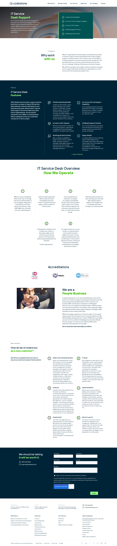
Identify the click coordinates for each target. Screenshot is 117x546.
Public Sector (38, 529)
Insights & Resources (87, 530)
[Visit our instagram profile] (98, 543)
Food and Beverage (39, 520)
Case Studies (85, 532)
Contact (103, 3)
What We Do (51, 3)
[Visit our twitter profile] (90, 543)
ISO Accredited (86, 524)
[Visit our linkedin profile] (86, 543)
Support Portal (39, 543)
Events (84, 534)
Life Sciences (38, 523)
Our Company (94, 3)
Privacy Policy (47, 543)
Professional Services (40, 527)
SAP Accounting (39, 531)
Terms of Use (54, 543)
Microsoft (60, 520)
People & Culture (86, 528)
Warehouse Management (41, 533)
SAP (59, 523)
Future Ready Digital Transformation (20, 525)
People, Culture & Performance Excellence (21, 520)
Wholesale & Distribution (41, 535)
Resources (84, 3)
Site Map (61, 543)
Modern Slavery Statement (89, 536)
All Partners (61, 518)
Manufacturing (38, 525)
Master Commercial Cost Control (19, 518)
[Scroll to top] (105, 543)
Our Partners (73, 3)
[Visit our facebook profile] (94, 543)
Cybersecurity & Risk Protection (19, 523)
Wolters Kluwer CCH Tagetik (65, 525)
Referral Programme (87, 526)
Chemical (37, 518)
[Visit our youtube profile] (101, 543)
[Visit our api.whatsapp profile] (82, 543)
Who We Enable (62, 3)
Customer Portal (86, 522)
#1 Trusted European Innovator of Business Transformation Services (93, 519)
